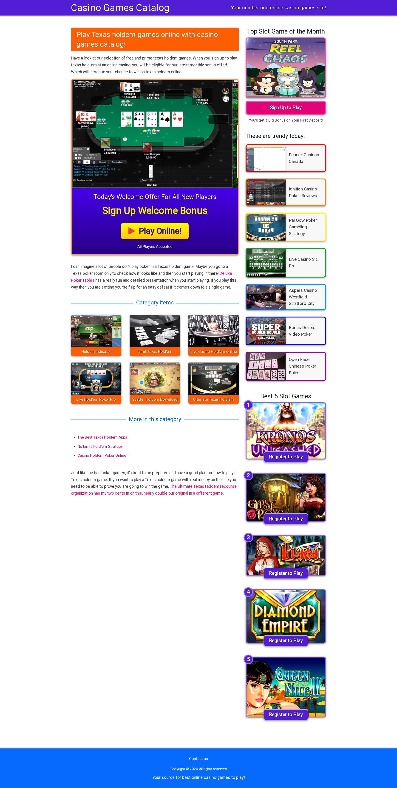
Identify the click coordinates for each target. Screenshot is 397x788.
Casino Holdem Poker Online (101, 455)
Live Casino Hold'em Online (213, 351)
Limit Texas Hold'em (155, 351)
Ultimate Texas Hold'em (213, 399)
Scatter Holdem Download (155, 399)
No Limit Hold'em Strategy (100, 446)
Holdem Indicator (96, 351)
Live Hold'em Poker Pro (96, 399)
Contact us (198, 758)
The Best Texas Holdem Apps (102, 437)
